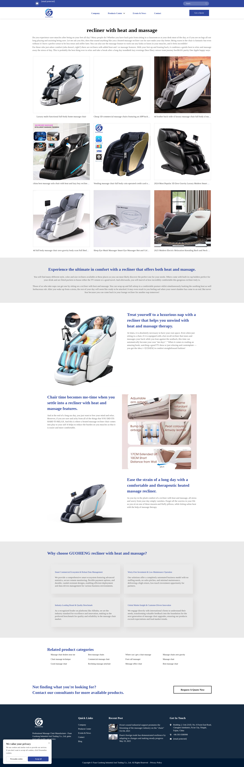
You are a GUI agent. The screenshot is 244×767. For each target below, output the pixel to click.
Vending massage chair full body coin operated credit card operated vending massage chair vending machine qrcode (146, 183)
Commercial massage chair (99, 659)
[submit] (206, 4)
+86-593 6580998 (180, 735)
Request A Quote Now (192, 689)
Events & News (139, 13)
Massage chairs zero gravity (174, 655)
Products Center (84, 729)
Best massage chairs (96, 655)
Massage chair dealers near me (63, 655)
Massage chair (168, 659)
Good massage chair (59, 664)
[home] (49, 13)
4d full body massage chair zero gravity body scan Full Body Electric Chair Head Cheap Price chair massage (82, 250)
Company (95, 13)
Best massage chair (170, 664)
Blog (80, 741)
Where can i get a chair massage (138, 655)
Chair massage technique (61, 659)
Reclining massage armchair (99, 664)
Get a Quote (199, 13)
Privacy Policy (156, 763)
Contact (157, 13)
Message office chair (133, 664)
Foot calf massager (132, 659)
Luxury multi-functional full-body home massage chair (61, 116)
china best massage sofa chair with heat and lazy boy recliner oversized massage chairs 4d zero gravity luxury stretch (86, 183)
